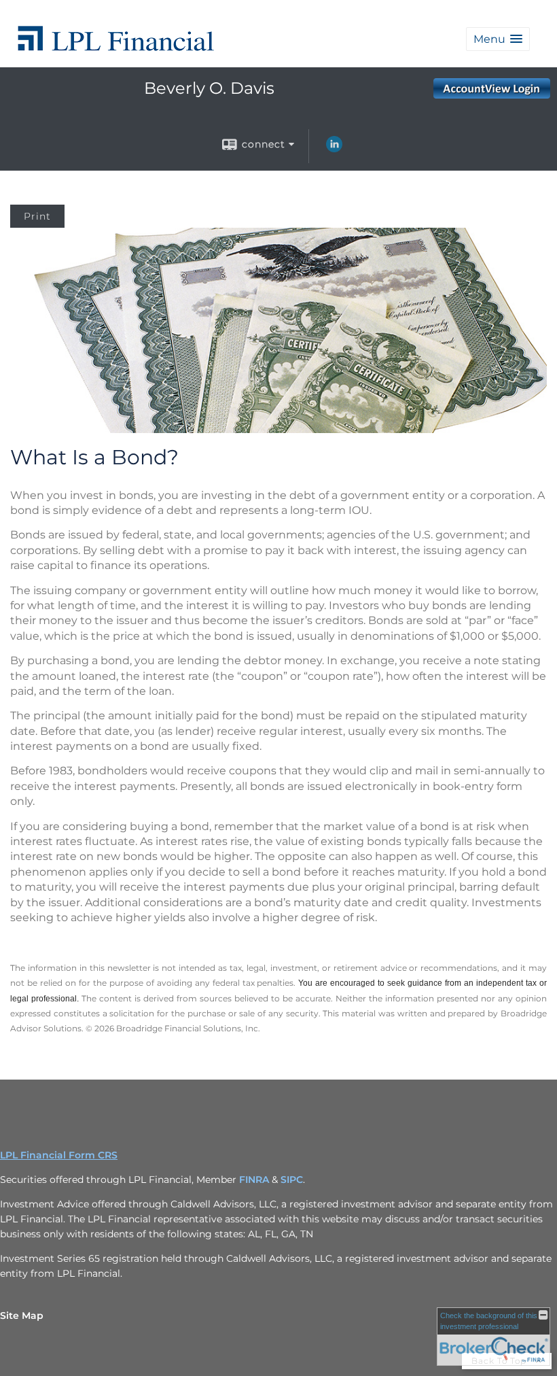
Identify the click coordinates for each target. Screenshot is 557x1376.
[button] (498, 39)
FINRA (254, 1179)
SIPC (292, 1179)
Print (37, 216)
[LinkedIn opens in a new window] (334, 149)
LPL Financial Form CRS (59, 1155)
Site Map (21, 1315)
